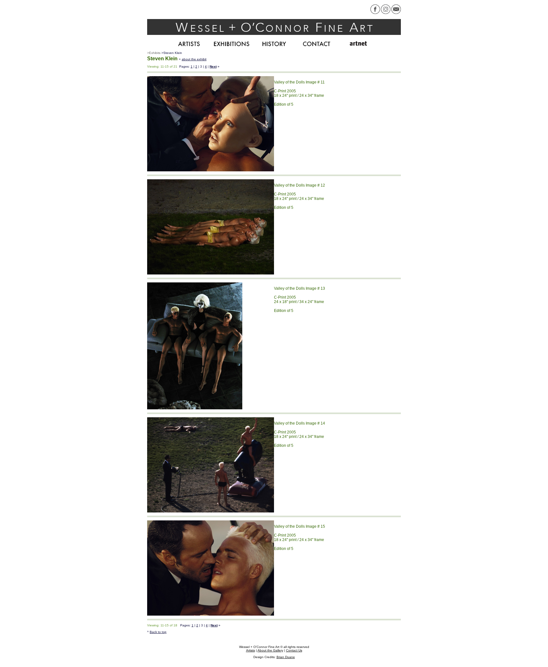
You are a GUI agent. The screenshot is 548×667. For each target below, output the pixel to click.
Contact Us (294, 650)
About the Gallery (270, 650)
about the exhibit (194, 59)
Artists (250, 650)
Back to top (158, 632)
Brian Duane (286, 657)
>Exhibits (153, 53)
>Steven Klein (171, 53)
